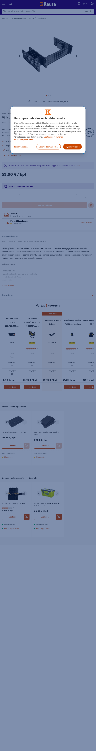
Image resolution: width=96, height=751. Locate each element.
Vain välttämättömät (48, 147)
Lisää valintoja (21, 147)
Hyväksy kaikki (73, 147)
